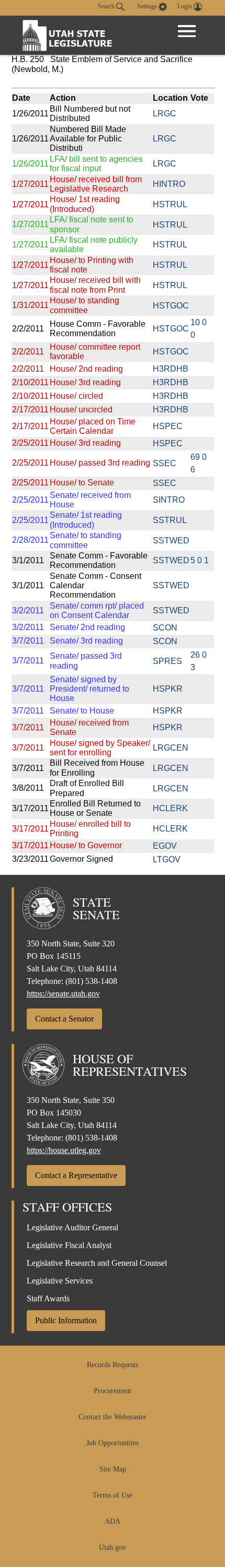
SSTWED (171, 540)
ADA (112, 1521)
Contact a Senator (64, 1018)
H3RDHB (170, 368)
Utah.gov (112, 1547)
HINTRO (169, 184)
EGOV (165, 845)
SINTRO (169, 499)
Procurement (112, 1391)
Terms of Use (112, 1495)
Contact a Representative (76, 1175)
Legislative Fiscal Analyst (69, 1245)
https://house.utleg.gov (64, 1150)
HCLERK (170, 808)
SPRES (167, 661)
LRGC (164, 113)
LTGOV (167, 859)
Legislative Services (60, 1280)
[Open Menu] (187, 31)
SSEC (164, 463)
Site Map (112, 1469)
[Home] (67, 35)
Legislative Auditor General (72, 1227)
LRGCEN (170, 747)
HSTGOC (171, 305)
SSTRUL (170, 520)
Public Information (66, 1320)
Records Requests (112, 1365)
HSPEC (168, 426)
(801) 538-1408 (91, 981)
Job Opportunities (112, 1443)
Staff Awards (48, 1298)
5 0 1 (199, 560)
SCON (165, 627)
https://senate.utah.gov (63, 993)
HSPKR (168, 688)
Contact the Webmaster (112, 1417)
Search (107, 6)
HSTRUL (170, 204)
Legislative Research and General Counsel (97, 1263)
